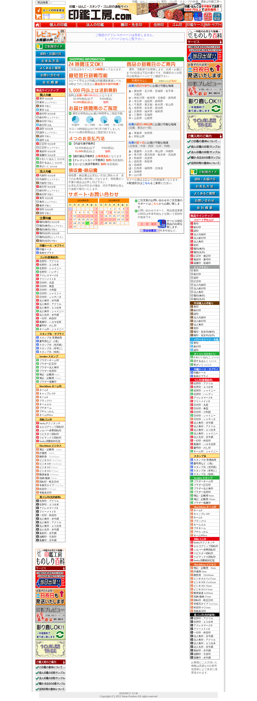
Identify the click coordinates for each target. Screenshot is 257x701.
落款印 (47, 151)
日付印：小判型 (47, 290)
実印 (46, 98)
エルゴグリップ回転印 (51, 427)
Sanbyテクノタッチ (49, 423)
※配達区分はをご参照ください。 (150, 183)
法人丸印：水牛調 (49, 315)
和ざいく (48, 166)
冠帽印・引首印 (47, 536)
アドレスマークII (48, 275)
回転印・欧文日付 (49, 481)
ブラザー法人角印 (49, 367)
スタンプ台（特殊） (50, 352)
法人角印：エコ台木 (50, 307)
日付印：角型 (46, 286)
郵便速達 (49, 474)
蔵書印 (47, 155)
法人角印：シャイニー (51, 311)
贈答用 (49, 456)
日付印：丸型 (46, 282)
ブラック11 (45, 400)
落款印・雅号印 (202, 259)
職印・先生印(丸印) (204, 335)
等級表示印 (45, 492)
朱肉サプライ (46, 253)
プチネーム (45, 408)
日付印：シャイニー (50, 293)
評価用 (46, 453)
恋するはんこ (50, 162)
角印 (46, 198)
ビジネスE (48, 467)
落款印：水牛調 (47, 533)
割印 (46, 209)
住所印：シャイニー (50, 268)
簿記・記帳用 (49, 374)
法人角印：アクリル (50, 304)
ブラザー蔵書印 (47, 381)
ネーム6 (43, 397)
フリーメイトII (47, 279)
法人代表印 (200, 234)
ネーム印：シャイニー (51, 329)
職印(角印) (49, 222)
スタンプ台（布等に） (51, 348)
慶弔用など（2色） (49, 341)
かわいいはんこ (52, 159)
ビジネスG (48, 471)
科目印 (47, 489)
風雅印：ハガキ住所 (50, 322)
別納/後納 (48, 478)
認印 (46, 129)
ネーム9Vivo (46, 415)
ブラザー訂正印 (47, 364)
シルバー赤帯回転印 (50, 430)
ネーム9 (43, 390)
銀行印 (47, 113)
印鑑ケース (45, 249)
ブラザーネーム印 (49, 360)
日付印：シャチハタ (50, 297)
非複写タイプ (51, 485)
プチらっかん (46, 411)
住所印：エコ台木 (49, 264)
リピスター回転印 (49, 434)
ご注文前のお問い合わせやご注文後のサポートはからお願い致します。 (160, 203)
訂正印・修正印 (202, 256)
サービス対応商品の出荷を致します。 (174, 224)
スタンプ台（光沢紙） (51, 345)
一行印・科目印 (47, 318)
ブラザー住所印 (47, 371)
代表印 (47, 175)
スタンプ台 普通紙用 (50, 337)
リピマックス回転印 (50, 437)
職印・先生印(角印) (204, 332)
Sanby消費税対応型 (49, 441)
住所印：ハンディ (49, 272)
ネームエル (45, 404)
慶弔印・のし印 (47, 325)
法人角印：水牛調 (49, 300)
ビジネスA (50, 460)
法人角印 (198, 241)
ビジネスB (50, 464)
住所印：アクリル (49, 261)
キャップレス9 (47, 393)
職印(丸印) (49, 233)
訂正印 (47, 144)
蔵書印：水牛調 (47, 540)
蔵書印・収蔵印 (202, 263)
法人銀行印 (200, 238)
